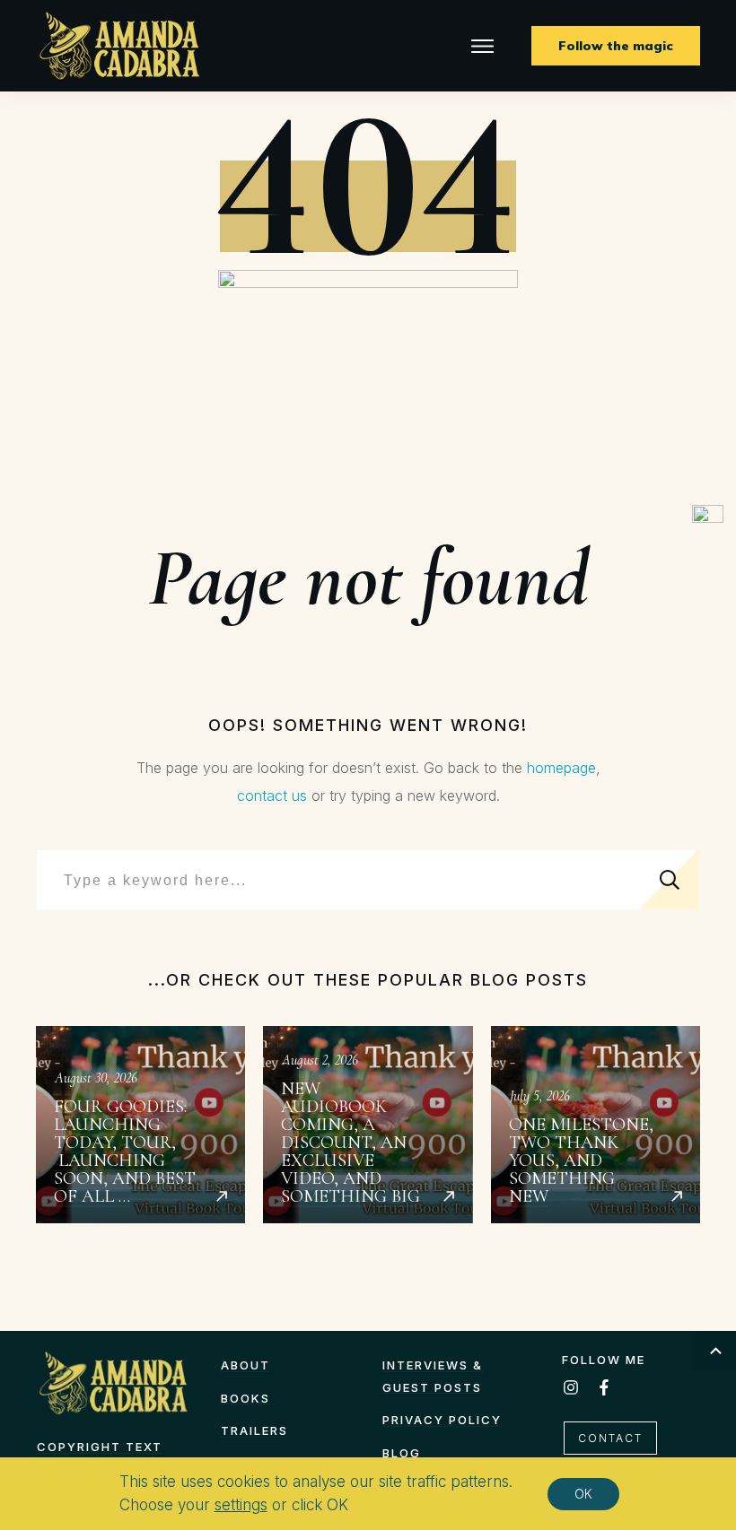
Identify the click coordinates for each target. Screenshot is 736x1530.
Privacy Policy (442, 1420)
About (245, 1365)
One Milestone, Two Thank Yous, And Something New (595, 1124)
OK (583, 1493)
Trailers (254, 1430)
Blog (401, 1453)
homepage (561, 768)
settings (241, 1505)
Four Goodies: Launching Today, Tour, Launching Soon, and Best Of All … (140, 1124)
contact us (272, 795)
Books (245, 1398)
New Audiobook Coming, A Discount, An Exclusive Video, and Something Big (367, 1124)
